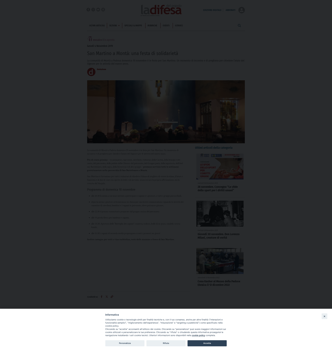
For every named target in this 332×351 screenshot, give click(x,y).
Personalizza (125, 343)
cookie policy (198, 335)
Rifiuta (166, 343)
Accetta (207, 343)
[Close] (324, 316)
